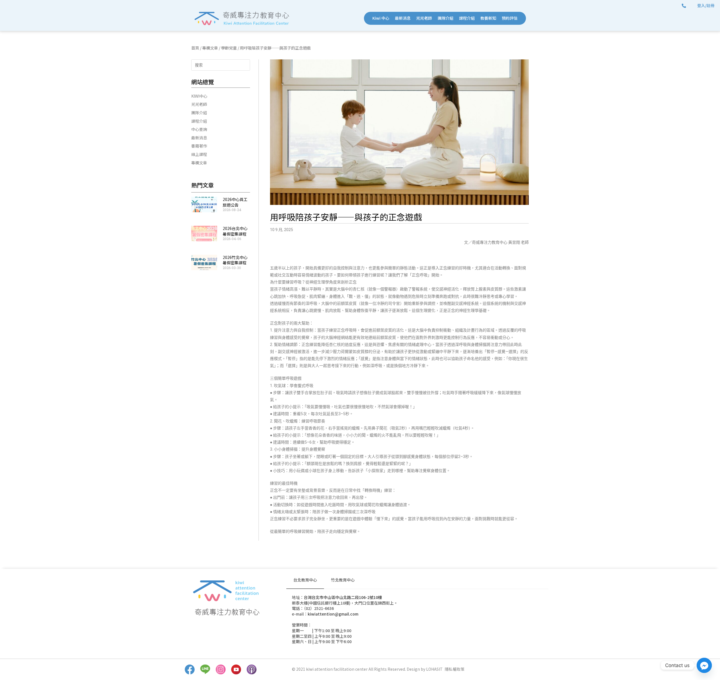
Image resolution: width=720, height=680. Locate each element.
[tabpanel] (417, 622)
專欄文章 (210, 48)
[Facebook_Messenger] (704, 665)
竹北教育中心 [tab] (343, 580)
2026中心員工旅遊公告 (235, 202)
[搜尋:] (220, 64)
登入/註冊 (705, 5)
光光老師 (424, 18)
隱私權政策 (454, 669)
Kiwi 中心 (380, 18)
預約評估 (510, 18)
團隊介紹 (445, 18)
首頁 (195, 48)
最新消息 (403, 18)
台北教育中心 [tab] (305, 580)
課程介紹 (467, 18)
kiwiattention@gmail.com (333, 614)
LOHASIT (434, 669)
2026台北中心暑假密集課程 (235, 231)
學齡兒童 (229, 48)
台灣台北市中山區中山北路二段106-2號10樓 (343, 597)
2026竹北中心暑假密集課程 (235, 260)
